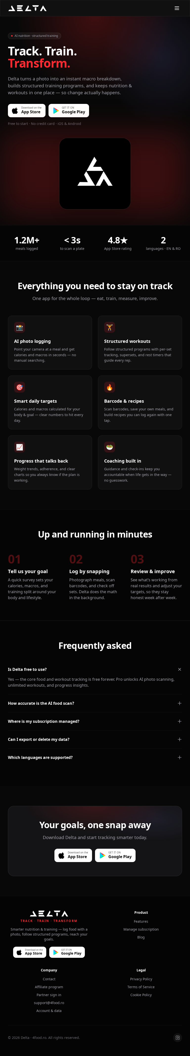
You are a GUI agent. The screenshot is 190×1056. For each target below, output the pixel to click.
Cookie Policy (141, 994)
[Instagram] (177, 1037)
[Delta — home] (27, 8)
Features (141, 921)
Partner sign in (49, 994)
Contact (49, 979)
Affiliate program (49, 987)
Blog (141, 937)
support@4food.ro (49, 1002)
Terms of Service (141, 987)
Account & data (49, 1010)
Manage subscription (141, 929)
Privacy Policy (141, 979)
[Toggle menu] (177, 8)
